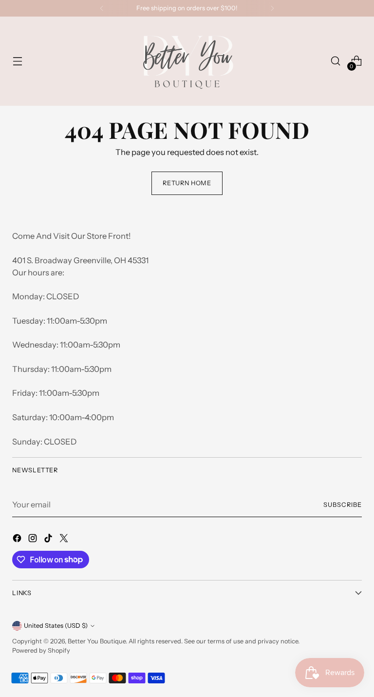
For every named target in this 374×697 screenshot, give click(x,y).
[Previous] (101, 8)
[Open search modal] (336, 61)
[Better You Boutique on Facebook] (18, 539)
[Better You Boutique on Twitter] (65, 539)
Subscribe (342, 504)
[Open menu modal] (17, 61)
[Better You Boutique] (187, 61)
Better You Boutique (97, 641)
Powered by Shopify (41, 650)
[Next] (272, 8)
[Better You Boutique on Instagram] (33, 539)
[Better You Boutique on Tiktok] (49, 539)
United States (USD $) (56, 625)
